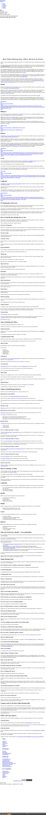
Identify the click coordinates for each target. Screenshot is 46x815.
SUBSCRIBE (2, 0)
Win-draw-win (3, 408)
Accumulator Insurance (6, 753)
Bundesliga (4, 776)
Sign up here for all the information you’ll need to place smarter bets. (31, 736)
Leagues (4, 6)
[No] (10, 814)
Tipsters (3, 4)
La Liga (3, 774)
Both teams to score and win (6, 412)
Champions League (6, 772)
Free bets (4, 7)
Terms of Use (4, 743)
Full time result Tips (6, 761)
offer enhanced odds (15, 358)
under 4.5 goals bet (5, 458)
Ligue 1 (3, 777)
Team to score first (4, 465)
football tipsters (29, 722)
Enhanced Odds (5, 754)
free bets (41, 331)
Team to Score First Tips (7, 766)
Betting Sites (4, 752)
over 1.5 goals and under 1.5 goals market (10, 432)
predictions (24, 366)
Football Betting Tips (6, 758)
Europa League (5, 773)
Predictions (4, 5)
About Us (4, 741)
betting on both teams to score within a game (19, 396)
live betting (14, 471)
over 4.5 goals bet (5, 456)
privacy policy (4, 814)
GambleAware (6, 546)
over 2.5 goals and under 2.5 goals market (10, 440)
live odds (14, 121)
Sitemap (3, 746)
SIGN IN (2, 1)
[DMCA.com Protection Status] (26, 780)
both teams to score (32, 639)
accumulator (3, 317)
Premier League (5, 771)
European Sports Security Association (13, 547)
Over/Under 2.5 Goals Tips (7, 764)
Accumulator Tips (5, 760)
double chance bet (4, 423)
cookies (27, 813)
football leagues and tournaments (15, 144)
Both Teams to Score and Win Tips (9, 763)
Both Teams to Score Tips (7, 762)
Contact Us (4, 742)
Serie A (3, 775)
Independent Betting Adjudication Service (14, 544)
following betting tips (8, 646)
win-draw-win (10, 359)
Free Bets (4, 751)
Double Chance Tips (6, 765)
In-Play (3, 3)
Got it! (9, 814)
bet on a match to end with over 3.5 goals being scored (13, 448)
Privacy (3, 744)
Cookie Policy (5, 745)
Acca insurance (3, 366)
